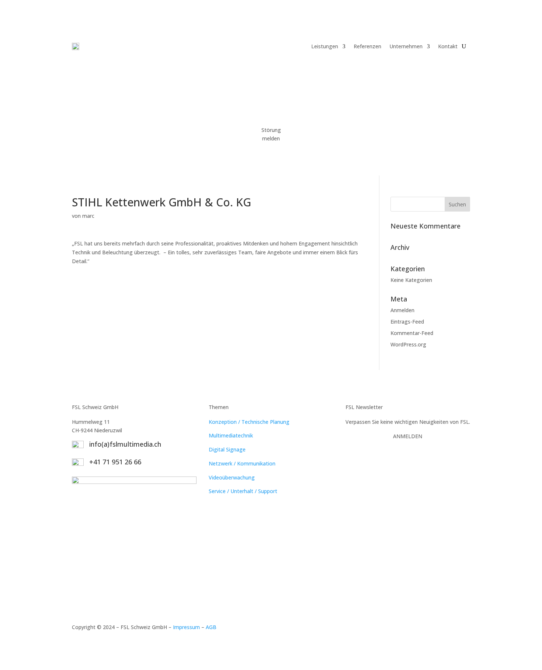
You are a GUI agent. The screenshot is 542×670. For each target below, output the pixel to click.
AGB (211, 627)
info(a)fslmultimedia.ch (125, 444)
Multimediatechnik (231, 435)
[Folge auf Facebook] (449, 629)
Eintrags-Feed (407, 321)
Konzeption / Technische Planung (249, 421)
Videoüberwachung (232, 477)
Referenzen (367, 46)
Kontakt (448, 46)
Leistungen (324, 46)
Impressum (186, 627)
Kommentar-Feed (411, 332)
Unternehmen (406, 46)
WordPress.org (408, 344)
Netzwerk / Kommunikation (242, 463)
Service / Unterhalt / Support (243, 491)
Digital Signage (227, 449)
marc (88, 215)
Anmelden (402, 310)
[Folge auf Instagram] (464, 629)
